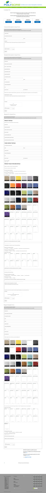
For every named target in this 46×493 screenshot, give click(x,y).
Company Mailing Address (7, 84)
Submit (6, 51)
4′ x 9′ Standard (6, 171)
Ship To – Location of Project (7, 66)
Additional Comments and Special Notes (9, 438)
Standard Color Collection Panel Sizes (8, 247)
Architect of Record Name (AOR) (8, 313)
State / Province (6, 89)
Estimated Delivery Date (7, 71)
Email (5, 38)
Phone (24, 38)
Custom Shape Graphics (27, 275)
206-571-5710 (28, 457)
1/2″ (5, 434)
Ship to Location (6, 132)
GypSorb (28, 455)
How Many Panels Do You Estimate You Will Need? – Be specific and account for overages (14, 279)
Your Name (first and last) (7, 76)
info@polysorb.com (16, 479)
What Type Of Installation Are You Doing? (9, 274)
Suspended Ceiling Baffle (13, 275)
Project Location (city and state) (8, 129)
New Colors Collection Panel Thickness (9, 172)
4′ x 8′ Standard (6, 248)
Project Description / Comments (8, 94)
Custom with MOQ (11, 171)
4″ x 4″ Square (6, 432)
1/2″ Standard (6, 173)
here (26, 452)
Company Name (6, 33)
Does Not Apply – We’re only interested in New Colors (24, 248)
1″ (7, 434)
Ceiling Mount (18, 275)
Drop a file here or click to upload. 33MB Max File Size (13, 294)
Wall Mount (22, 275)
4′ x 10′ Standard (11, 248)
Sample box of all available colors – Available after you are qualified (15, 432)
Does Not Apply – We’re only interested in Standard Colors (20, 171)
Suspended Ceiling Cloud (7, 275)
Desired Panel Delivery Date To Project (9, 137)
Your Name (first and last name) (8, 145)
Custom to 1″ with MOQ (11, 173)
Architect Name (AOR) (7, 74)
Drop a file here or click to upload (13, 104)
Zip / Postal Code (25, 89)
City (5, 155)
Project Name (6, 61)
